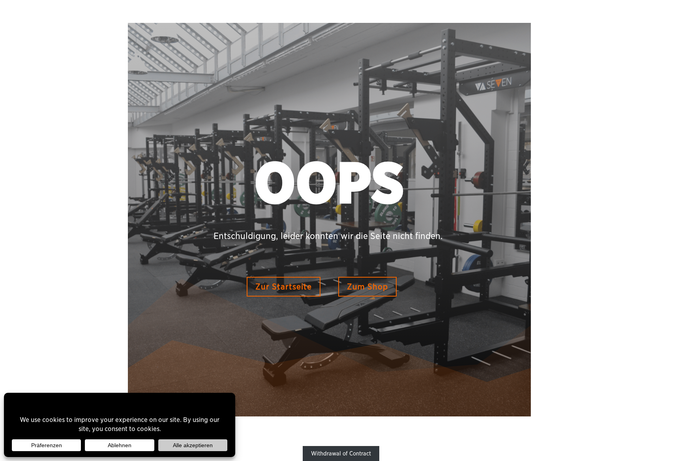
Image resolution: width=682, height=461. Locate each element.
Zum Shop (367, 286)
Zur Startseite (283, 286)
